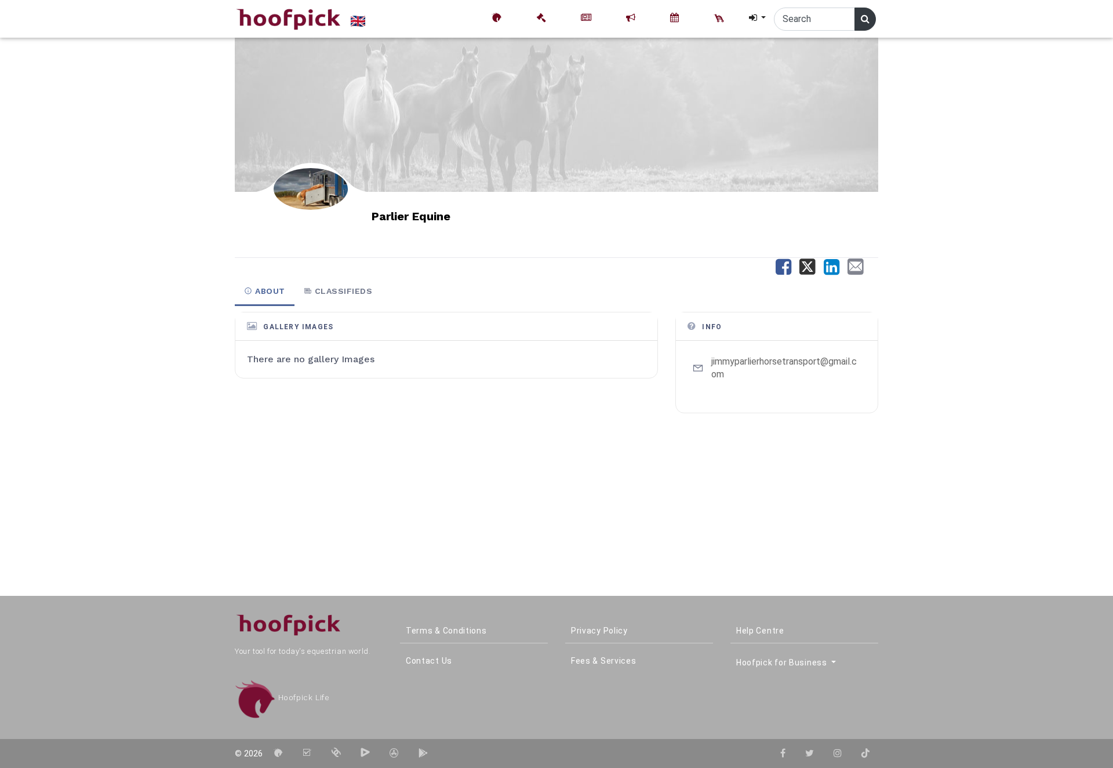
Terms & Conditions (446, 630)
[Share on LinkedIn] (834, 270)
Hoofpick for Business (782, 662)
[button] (756, 18)
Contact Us (429, 660)
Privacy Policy (599, 630)
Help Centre (760, 630)
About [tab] (269, 291)
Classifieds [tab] (342, 291)
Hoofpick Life (302, 697)
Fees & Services (603, 660)
